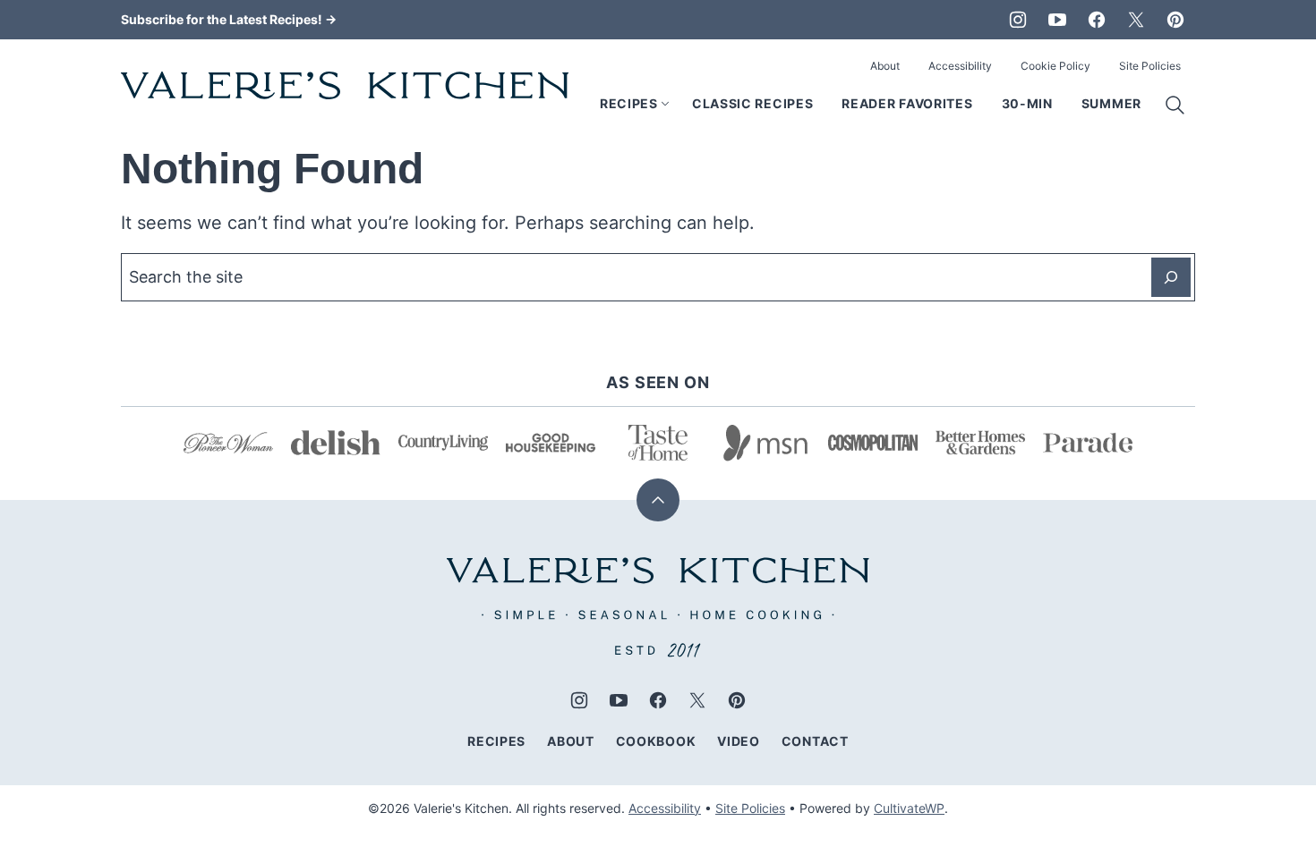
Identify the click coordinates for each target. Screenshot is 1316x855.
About (885, 65)
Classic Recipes (753, 103)
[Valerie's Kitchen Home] (344, 85)
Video (738, 741)
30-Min (1027, 103)
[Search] (1175, 105)
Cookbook (656, 741)
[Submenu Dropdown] (665, 103)
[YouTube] (1057, 19)
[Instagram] (1018, 19)
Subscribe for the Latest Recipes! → (229, 19)
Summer (1111, 103)
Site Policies (1150, 65)
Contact (815, 741)
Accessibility (960, 65)
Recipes (629, 103)
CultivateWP (909, 808)
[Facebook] (1096, 19)
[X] (1136, 19)
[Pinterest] (1175, 19)
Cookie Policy (1055, 65)
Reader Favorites (907, 103)
